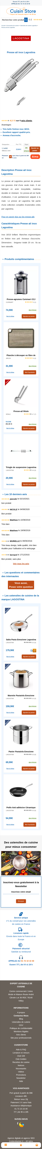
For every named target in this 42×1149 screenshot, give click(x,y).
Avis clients (21, 1035)
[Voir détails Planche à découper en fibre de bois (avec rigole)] (21, 338)
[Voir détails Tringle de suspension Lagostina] (21, 450)
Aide (21, 1081)
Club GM (21, 1056)
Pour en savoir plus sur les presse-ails (17, 217)
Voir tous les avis (21, 564)
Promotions (21, 1075)
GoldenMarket (15, 1141)
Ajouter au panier (29, 316)
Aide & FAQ (21, 1049)
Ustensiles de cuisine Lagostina (28, 25)
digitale (18, 1138)
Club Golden (21, 1059)
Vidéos (21, 1072)
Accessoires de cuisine (13, 25)
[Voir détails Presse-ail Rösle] (21, 394)
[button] (26, 20)
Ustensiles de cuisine (21, 1022)
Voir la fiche (10, 316)
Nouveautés (21, 1068)
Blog (21, 1019)
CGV (21, 1025)
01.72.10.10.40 (21, 1109)
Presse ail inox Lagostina (8, 27)
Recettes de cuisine (21, 1062)
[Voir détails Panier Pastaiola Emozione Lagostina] (21, 734)
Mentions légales (21, 1031)
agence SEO (29, 1138)
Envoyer (21, 901)
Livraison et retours (21, 1053)
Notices (21, 1065)
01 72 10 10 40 (21, 961)
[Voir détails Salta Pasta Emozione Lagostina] (21, 623)
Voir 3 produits (30, 372)
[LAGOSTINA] (21, 47)
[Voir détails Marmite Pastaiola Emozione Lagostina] (21, 678)
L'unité (5, 148)
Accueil (3, 25)
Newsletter (21, 1078)
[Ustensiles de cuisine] (21, 10)
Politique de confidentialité (21, 1028)
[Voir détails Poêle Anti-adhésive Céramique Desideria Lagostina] (21, 790)
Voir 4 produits (30, 824)
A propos (21, 1012)
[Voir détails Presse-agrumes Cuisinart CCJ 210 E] (21, 282)
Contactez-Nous (21, 1016)
